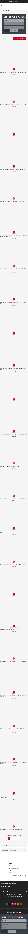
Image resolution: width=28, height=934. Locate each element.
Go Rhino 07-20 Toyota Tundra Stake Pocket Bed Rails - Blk (13, 72)
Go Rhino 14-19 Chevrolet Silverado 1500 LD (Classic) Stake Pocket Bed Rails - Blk (13, 236)
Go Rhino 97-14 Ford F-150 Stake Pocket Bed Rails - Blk (12, 136)
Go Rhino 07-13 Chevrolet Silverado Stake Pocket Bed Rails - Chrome (13, 269)
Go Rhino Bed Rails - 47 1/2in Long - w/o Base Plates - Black (13, 434)
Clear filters (14, 30)
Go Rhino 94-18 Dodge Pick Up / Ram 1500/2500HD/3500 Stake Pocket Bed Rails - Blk (12, 202)
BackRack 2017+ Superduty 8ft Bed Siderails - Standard (12, 829)
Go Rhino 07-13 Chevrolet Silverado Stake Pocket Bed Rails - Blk (13, 303)
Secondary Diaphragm (14, 868)
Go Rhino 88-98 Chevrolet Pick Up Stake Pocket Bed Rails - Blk (13, 369)
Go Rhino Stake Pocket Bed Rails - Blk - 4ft (9, 466)
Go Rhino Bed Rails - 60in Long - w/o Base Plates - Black (12, 401)
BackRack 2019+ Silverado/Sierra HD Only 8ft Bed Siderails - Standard (13, 696)
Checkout (11, 1)
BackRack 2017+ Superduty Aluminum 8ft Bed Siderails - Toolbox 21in (12, 796)
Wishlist (16, 1)
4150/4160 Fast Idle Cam (14, 853)
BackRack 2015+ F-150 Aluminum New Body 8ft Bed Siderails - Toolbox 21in (13, 729)
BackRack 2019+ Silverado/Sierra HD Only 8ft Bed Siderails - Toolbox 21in (13, 662)
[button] (12, 858)
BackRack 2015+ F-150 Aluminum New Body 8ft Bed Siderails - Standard (13, 763)
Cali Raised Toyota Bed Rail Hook (7, 629)
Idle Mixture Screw (13, 861)
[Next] (19, 838)
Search (6, 30)
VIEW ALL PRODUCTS (18, 875)
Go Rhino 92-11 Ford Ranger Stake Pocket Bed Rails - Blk (12, 169)
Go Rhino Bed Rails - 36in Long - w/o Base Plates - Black (12, 564)
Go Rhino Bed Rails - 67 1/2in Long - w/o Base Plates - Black (13, 335)
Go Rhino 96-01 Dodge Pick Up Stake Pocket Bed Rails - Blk (13, 498)
